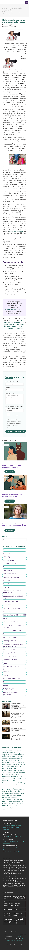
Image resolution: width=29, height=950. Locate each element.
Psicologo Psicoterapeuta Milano (12, 825)
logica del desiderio (16, 231)
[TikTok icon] (21, 944)
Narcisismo (7, 611)
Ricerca (5, 675)
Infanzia (6, 587)
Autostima (6, 553)
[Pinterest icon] (18, 944)
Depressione (7, 567)
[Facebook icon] (14, 944)
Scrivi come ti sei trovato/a (16, 940)
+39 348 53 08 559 (14, 313)
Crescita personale (9, 563)
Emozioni (6, 580)
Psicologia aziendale (10, 637)
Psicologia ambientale (11, 634)
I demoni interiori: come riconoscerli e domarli (11, 466)
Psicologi (22, 783)
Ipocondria (7, 605)
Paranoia (6, 618)
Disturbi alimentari (9, 574)
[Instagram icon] (7, 944)
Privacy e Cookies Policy (18, 936)
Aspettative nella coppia (12, 909)
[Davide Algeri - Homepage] (14, 2)
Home (4, 8)
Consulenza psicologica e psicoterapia (12, 592)
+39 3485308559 (13, 834)
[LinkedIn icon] (11, 944)
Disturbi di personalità (11, 577)
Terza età (6, 685)
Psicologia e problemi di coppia (14, 630)
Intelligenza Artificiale (10, 601)
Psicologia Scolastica (10, 659)
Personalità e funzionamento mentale (13, 626)
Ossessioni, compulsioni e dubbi (14, 615)
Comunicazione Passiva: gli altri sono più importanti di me (14, 525)
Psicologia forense (9, 641)
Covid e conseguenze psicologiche (15, 758)
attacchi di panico (16, 750)
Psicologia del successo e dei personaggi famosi (13, 645)
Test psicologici (8, 689)
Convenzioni (5, 758)
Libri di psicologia (7, 774)
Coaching (6, 557)
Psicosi (5, 663)
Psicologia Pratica (16, 8)
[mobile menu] (26, 2)
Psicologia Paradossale (11, 653)
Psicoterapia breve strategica (13, 666)
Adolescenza (7, 550)
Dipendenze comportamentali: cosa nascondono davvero (12, 903)
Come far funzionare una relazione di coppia (13, 914)
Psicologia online (9, 649)
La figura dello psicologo (11, 608)
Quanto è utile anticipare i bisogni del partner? (12, 495)
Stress (5, 682)
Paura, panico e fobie (10, 622)
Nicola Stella (9, 938)
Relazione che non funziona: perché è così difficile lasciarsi (14, 897)
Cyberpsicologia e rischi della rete (13, 597)
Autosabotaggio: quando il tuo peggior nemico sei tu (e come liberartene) (14, 921)
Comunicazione (7, 10)
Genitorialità (7, 584)
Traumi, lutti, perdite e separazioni (10, 693)
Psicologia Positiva (9, 656)
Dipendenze (7, 570)
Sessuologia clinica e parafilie (13, 678)
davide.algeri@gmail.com (14, 309)
